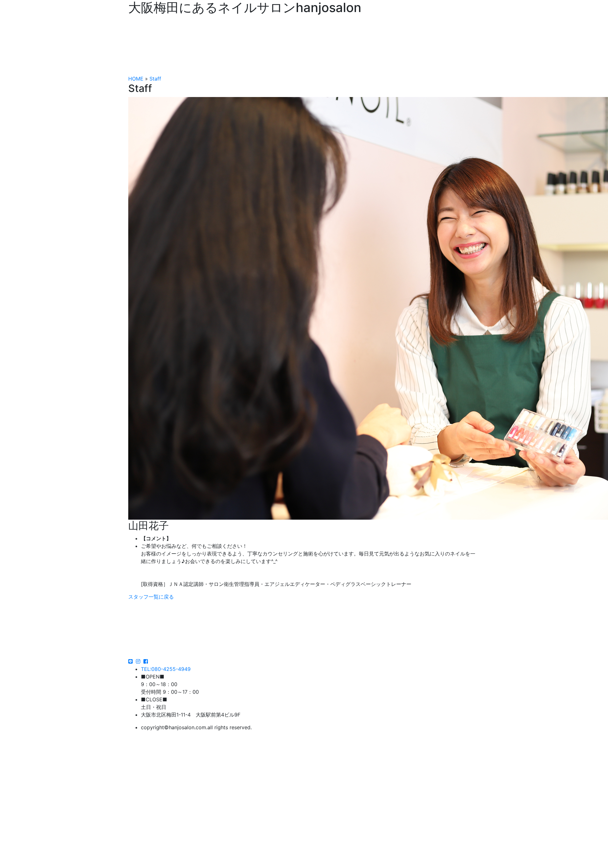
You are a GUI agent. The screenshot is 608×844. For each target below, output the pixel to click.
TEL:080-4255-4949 (166, 669)
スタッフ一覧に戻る (151, 597)
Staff (155, 78)
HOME (135, 78)
